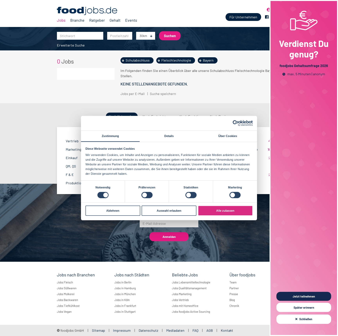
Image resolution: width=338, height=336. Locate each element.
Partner (234, 288)
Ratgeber (97, 20)
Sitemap (98, 330)
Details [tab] (169, 135)
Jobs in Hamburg (125, 288)
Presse (233, 294)
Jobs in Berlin (122, 282)
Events (131, 20)
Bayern (208, 60)
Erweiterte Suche (71, 45)
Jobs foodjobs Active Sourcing (191, 311)
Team (232, 282)
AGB (210, 330)
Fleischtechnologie (176, 60)
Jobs (61, 20)
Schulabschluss (138, 60)
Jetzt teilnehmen (304, 296)
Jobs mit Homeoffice (185, 305)
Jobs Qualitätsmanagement (189, 288)
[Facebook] (266, 17)
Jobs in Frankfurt (125, 305)
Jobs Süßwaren (66, 288)
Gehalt (115, 20)
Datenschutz (149, 330)
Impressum (122, 330)
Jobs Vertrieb (180, 300)
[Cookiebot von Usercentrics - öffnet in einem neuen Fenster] (235, 123)
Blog (232, 300)
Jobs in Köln (122, 300)
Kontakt (227, 330)
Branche (77, 20)
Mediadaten (175, 330)
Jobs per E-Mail (132, 93)
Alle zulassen (225, 210)
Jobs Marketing (181, 294)
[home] (97, 11)
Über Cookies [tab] (227, 135)
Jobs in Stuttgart (125, 311)
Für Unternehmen (243, 17)
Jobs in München (125, 294)
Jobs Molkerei (66, 294)
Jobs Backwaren (67, 300)
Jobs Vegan (64, 311)
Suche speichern (163, 93)
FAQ (195, 330)
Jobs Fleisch (65, 282)
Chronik (234, 305)
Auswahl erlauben (169, 210)
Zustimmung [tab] (110, 135)
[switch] (147, 195)
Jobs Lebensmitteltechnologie (191, 282)
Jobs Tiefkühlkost (68, 305)
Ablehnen (112, 210)
